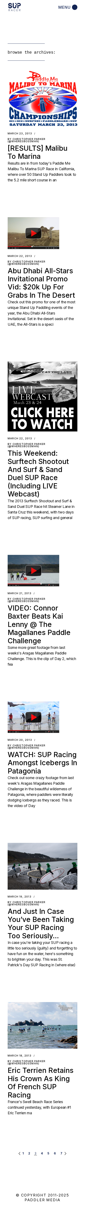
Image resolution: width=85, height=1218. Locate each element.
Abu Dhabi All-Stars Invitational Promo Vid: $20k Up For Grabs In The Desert (41, 282)
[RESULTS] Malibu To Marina (37, 152)
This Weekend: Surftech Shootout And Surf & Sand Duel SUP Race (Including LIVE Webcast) (38, 473)
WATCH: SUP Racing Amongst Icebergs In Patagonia (42, 762)
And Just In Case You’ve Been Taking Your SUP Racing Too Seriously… (41, 923)
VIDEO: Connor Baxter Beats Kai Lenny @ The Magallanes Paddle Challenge (39, 624)
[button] (42, 98)
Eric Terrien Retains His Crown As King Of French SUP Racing (40, 1082)
